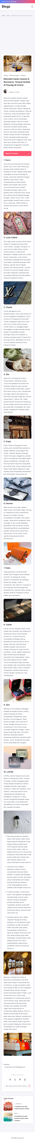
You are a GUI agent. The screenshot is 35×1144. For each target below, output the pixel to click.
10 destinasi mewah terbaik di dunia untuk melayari (21, 1118)
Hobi (8, 15)
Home (3, 15)
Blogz (6, 6)
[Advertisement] (17, 35)
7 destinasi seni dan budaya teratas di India (21, 1107)
